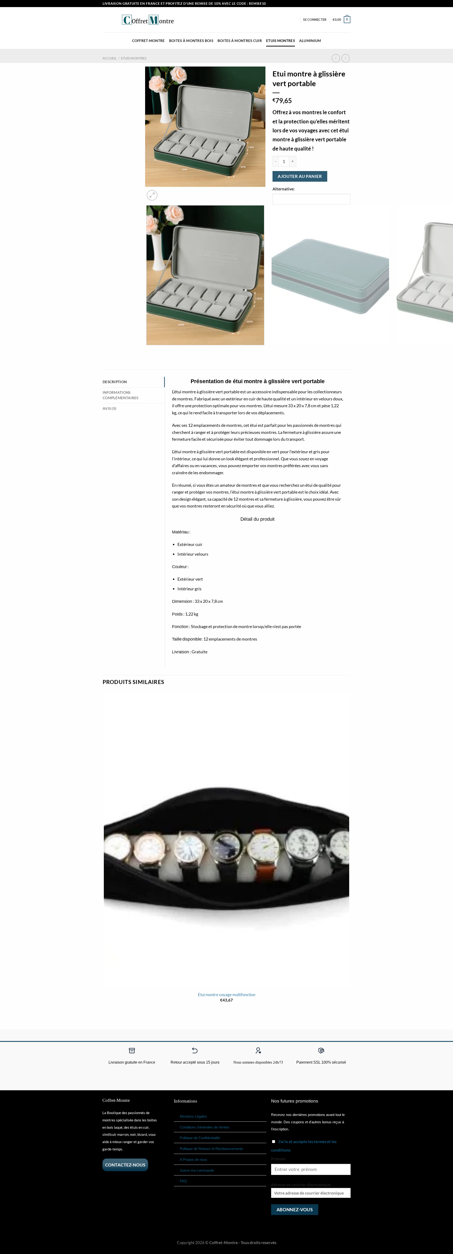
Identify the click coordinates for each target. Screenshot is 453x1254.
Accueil (110, 58)
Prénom (278, 1158)
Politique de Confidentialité (200, 1138)
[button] (315, 19)
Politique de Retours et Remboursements (211, 1149)
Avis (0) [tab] (109, 408)
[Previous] (148, 350)
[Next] (165, 192)
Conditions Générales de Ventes (204, 1127)
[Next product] (336, 58)
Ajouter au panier (300, 176)
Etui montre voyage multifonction (226, 994)
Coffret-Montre (148, 40)
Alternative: (284, 189)
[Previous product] (345, 58)
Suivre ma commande (197, 1170)
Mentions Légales (193, 1116)
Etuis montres (280, 40)
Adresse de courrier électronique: (301, 1184)
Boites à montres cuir (240, 40)
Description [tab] (115, 382)
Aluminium (310, 40)
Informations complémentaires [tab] (120, 395)
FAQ (183, 1181)
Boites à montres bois (191, 40)
